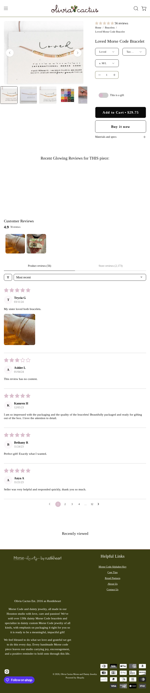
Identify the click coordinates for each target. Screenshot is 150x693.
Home (98, 27)
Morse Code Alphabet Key (113, 566)
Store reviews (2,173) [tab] (111, 265)
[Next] (77, 53)
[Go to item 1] (15, 243)
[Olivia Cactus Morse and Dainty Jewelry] (75, 8)
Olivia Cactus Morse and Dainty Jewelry (79, 674)
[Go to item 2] (36, 243)
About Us (113, 583)
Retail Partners (112, 578)
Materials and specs (105, 136)
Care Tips (112, 572)
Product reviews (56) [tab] (39, 265)
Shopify (80, 677)
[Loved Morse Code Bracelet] (9, 95)
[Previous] (10, 53)
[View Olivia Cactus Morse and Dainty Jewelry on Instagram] (6, 671)
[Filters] (8, 277)
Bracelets (110, 27)
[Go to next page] (99, 504)
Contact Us (112, 589)
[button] (135, 8)
